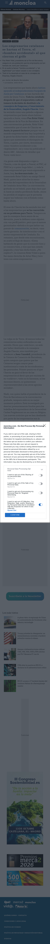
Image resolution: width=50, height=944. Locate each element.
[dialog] (25, 472)
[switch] (41, 475)
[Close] (45, 426)
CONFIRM (15, 515)
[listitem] (25, 469)
